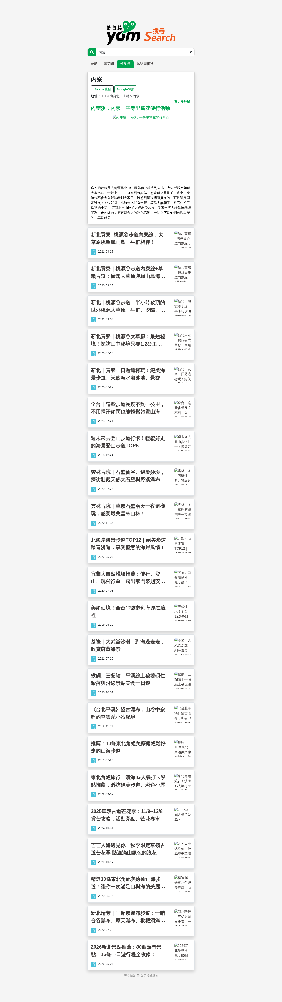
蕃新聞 (109, 64)
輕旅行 (125, 64)
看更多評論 (182, 101)
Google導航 (125, 89)
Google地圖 (102, 89)
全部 (94, 64)
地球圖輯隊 (145, 64)
